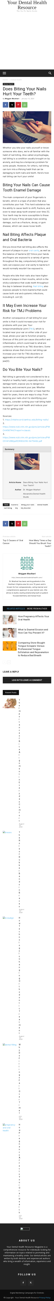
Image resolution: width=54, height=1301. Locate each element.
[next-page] (9, 662)
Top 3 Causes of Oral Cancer (13, 542)
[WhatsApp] (24, 105)
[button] (4, 73)
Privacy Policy (44, 1297)
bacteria (14, 505)
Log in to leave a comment (27, 680)
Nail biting (38, 286)
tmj (16, 508)
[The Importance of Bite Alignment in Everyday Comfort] (10, 703)
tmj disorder (26, 508)
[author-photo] (27, 570)
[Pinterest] (18, 105)
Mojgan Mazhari (12, 99)
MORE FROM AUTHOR (37, 609)
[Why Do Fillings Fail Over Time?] (10, 1048)
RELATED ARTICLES (16, 609)
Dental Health (16, 80)
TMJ (31, 328)
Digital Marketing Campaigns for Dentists (27, 1293)
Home (5, 80)
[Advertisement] (27, 41)
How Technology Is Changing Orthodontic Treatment (20, 975)
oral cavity (34, 250)
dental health (42, 505)
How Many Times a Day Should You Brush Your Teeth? (40, 543)
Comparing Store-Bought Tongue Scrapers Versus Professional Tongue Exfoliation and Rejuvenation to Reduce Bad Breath (33, 649)
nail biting (8, 508)
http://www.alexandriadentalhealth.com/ (27, 577)
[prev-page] (4, 662)
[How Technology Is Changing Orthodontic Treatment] (10, 921)
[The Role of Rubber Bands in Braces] (10, 836)
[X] (12, 105)
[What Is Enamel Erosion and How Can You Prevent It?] (10, 633)
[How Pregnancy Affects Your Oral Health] (10, 619)
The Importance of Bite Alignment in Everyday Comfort (20, 760)
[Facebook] (5, 105)
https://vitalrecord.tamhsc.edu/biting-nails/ (27, 419)
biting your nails (27, 505)
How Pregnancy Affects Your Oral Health (19, 1169)
